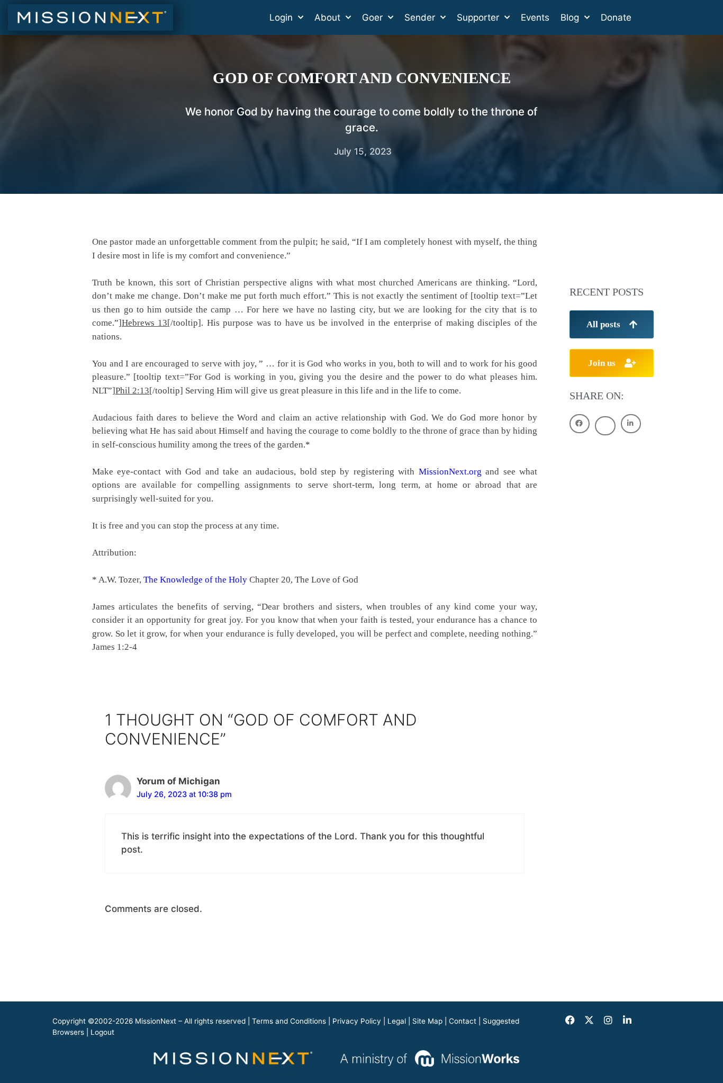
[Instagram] (608, 1020)
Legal (396, 1021)
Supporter (478, 17)
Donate (616, 17)
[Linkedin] (627, 1020)
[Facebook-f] (570, 1020)
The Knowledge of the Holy (195, 580)
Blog (570, 17)
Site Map (427, 1021)
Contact (462, 1021)
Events (535, 17)
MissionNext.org (450, 472)
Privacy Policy (356, 1021)
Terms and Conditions (289, 1021)
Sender (419, 17)
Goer (372, 17)
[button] (580, 423)
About (327, 17)
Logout (102, 1032)
